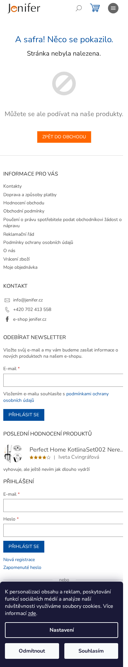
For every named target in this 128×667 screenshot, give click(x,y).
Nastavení (62, 630)
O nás (9, 251)
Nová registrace (19, 559)
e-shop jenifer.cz (29, 319)
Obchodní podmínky (23, 211)
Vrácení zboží (16, 259)
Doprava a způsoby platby (29, 195)
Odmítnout (32, 651)
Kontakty (12, 186)
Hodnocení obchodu (23, 203)
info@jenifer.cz (28, 300)
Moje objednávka (20, 267)
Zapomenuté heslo (22, 567)
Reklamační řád (18, 234)
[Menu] (113, 8)
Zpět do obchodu (64, 137)
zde (32, 613)
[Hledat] (78, 8)
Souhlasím (91, 651)
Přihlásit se (24, 415)
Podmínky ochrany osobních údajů (38, 242)
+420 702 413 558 (32, 309)
